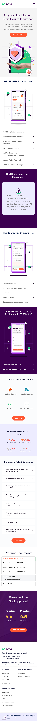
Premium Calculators (24, 676)
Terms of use (6, 683)
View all (17, 418)
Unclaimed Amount (8, 702)
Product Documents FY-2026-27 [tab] (14, 559)
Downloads (5, 692)
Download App (18, 35)
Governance (5, 673)
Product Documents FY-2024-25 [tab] (14, 563)
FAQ (3, 699)
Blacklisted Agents (7, 705)
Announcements (7, 695)
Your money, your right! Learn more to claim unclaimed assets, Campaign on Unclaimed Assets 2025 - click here (21, 717)
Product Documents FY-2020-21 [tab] (14, 572)
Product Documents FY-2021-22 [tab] (14, 567)
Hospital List (21, 673)
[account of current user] (34, 4)
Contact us (5, 676)
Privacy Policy (6, 680)
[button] (18, 132)
